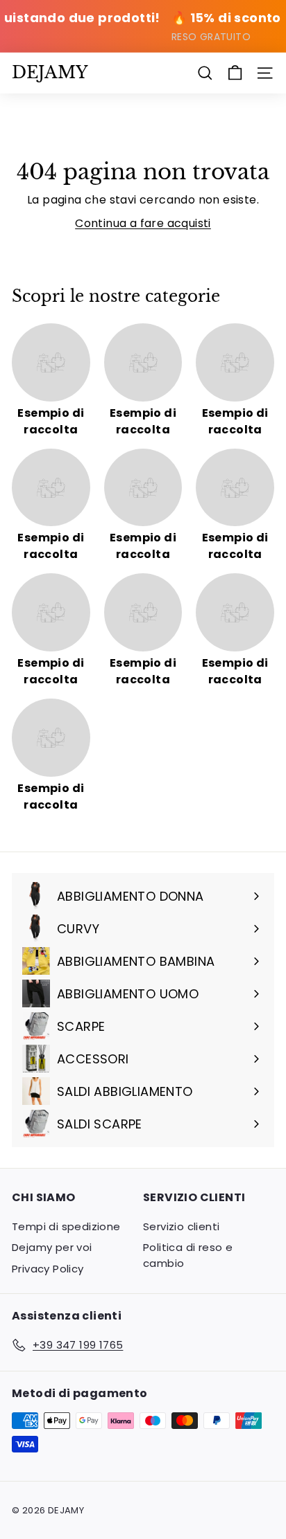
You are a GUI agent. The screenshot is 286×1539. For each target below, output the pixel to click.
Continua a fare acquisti (143, 223)
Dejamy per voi (52, 1247)
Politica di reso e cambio (188, 1255)
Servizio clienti (181, 1226)
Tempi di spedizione (66, 1226)
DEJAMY (50, 72)
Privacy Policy (48, 1268)
